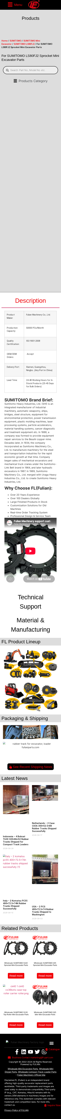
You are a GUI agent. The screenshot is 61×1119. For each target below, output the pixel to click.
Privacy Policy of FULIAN (16, 1110)
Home (4, 40)
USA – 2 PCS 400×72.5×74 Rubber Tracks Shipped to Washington (43, 910)
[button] (14, 5)
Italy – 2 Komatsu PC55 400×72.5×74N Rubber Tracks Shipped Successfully (15, 904)
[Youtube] (30, 1051)
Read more (16, 975)
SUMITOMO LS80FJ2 (24, 44)
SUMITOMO (15, 40)
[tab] (30, 301)
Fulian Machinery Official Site (31, 1075)
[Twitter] (37, 1051)
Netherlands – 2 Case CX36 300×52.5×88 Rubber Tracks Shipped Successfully (44, 827)
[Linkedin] (23, 1051)
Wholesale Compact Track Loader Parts (37, 1072)
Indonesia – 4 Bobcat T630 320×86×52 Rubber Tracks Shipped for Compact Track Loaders (16, 840)
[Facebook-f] (17, 1051)
